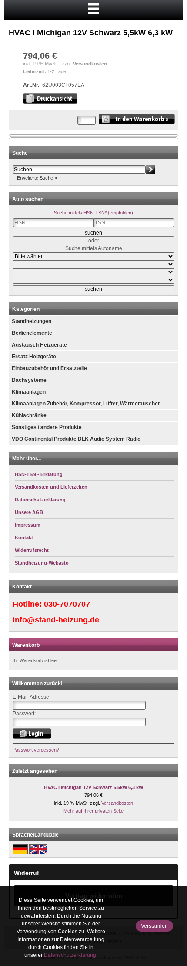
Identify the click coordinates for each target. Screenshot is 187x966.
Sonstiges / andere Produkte (47, 427)
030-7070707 (67, 604)
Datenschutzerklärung (70, 955)
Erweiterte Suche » (37, 177)
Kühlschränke (29, 415)
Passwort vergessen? (36, 749)
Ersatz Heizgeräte (34, 357)
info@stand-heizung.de (56, 620)
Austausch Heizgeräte (39, 345)
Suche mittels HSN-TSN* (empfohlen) (93, 212)
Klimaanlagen (29, 392)
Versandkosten (90, 63)
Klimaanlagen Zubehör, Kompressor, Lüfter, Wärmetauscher (86, 404)
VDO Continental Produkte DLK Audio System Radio (76, 439)
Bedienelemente (32, 333)
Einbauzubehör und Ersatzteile (49, 368)
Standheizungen (31, 321)
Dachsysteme (29, 380)
